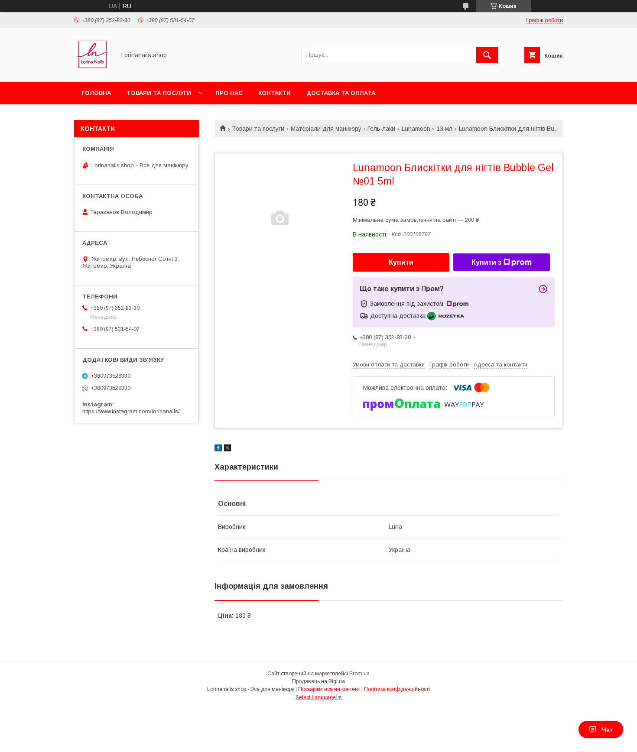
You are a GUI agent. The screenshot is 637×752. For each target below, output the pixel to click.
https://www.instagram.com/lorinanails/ (131, 411)
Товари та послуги (159, 93)
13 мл (444, 128)
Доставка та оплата (340, 93)
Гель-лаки (381, 128)
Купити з (486, 262)
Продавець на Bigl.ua (318, 681)
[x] (227, 449)
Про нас (229, 93)
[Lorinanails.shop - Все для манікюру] (92, 70)
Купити (401, 262)
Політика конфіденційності (397, 689)
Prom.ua (359, 674)
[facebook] (218, 449)
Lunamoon (416, 128)
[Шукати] (487, 55)
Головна (96, 93)
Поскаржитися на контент (329, 689)
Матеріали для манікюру (326, 128)
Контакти (274, 93)
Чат (607, 729)
